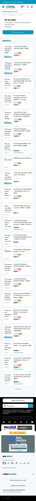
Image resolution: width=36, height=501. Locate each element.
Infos (7, 456)
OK (30, 406)
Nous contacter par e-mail (18, 480)
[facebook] (4, 422)
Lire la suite (8, 26)
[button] (23, 7)
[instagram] (9, 422)
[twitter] (27, 422)
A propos (9, 474)
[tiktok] (32, 422)
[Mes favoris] (28, 7)
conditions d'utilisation (25, 411)
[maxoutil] (10, 428)
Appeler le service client (18, 485)
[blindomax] (18, 433)
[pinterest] (21, 422)
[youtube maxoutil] (15, 422)
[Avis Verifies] (18, 440)
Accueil (4, 14)
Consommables (11, 14)
